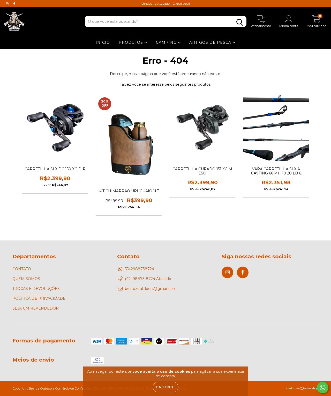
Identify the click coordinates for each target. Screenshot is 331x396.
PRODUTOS (131, 42)
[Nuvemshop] (302, 389)
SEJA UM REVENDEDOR (35, 308)
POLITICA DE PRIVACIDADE (38, 298)
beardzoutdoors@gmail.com (151, 288)
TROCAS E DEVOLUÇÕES (36, 288)
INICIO (103, 42)
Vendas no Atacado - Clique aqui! (165, 3)
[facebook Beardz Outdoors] (14, 3)
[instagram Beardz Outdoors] (7, 3)
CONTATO (21, 269)
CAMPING (167, 42)
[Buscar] (240, 22)
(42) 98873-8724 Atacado (148, 278)
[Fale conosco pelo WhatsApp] (322, 387)
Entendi (165, 387)
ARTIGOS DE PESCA (210, 42)
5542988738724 (139, 269)
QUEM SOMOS (26, 278)
